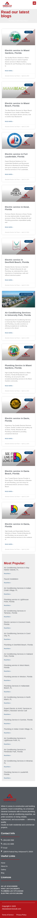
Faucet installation (11, 579)
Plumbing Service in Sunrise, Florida (18, 720)
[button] (34, 3)
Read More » (9, 70)
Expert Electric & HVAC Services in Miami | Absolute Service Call (18, 710)
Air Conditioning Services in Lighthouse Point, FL (15, 739)
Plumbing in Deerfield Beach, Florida (18, 645)
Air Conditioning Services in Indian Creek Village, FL (17, 589)
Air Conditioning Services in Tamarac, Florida (15, 612)
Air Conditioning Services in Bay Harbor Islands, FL (16, 569)
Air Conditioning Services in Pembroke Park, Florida (15, 751)
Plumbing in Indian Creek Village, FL (18, 729)
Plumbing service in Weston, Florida (18, 677)
